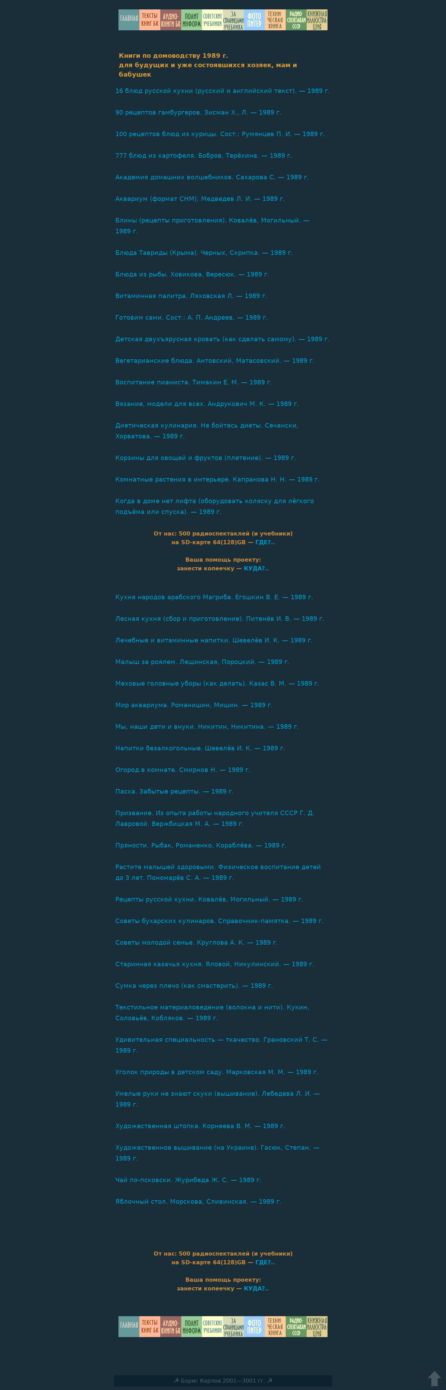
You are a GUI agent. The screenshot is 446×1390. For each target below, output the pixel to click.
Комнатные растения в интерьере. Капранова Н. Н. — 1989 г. (217, 479)
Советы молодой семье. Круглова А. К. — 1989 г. (196, 942)
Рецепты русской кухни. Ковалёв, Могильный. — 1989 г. (209, 899)
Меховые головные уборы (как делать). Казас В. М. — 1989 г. (217, 683)
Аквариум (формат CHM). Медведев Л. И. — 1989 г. (200, 198)
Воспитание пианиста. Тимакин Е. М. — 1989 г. (193, 382)
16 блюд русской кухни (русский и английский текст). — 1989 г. (222, 90)
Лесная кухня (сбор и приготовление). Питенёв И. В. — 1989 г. (219, 618)
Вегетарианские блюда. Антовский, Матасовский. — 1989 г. (215, 360)
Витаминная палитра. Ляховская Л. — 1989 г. (191, 295)
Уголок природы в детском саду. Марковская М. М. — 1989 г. (216, 1072)
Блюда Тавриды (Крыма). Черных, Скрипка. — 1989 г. (204, 252)
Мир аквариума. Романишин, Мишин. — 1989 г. (194, 705)
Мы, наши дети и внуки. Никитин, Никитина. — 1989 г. (207, 726)
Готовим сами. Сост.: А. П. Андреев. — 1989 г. (191, 317)
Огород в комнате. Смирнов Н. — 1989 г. (183, 769)
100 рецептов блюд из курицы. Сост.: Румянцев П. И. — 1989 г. (220, 134)
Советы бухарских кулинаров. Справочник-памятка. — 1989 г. (219, 920)
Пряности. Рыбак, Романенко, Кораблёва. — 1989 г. (201, 845)
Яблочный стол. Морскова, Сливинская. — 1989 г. (198, 1201)
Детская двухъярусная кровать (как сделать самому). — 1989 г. (222, 339)
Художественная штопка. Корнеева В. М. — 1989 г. (200, 1126)
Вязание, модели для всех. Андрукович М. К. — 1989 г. (207, 403)
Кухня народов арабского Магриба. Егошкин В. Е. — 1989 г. (214, 597)
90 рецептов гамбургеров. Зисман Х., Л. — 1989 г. (198, 112)
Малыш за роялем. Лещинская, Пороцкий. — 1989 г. (202, 661)
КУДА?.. (256, 568)
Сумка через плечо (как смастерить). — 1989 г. (194, 985)
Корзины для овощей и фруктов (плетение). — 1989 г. (205, 457)
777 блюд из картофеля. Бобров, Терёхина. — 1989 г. (203, 155)
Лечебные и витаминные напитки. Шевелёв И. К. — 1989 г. (214, 640)
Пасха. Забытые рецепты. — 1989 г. (174, 791)
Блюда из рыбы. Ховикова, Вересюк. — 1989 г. (192, 274)
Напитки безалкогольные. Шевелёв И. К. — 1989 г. (200, 748)
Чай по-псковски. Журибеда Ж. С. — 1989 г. (188, 1180)
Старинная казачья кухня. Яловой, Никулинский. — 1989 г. (214, 964)
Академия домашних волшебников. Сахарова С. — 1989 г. (212, 177)
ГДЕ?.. (265, 542)
